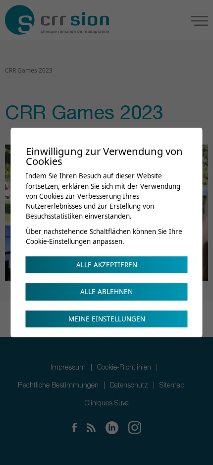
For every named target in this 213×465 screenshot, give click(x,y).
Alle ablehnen (106, 291)
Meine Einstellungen (106, 318)
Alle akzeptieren (106, 264)
